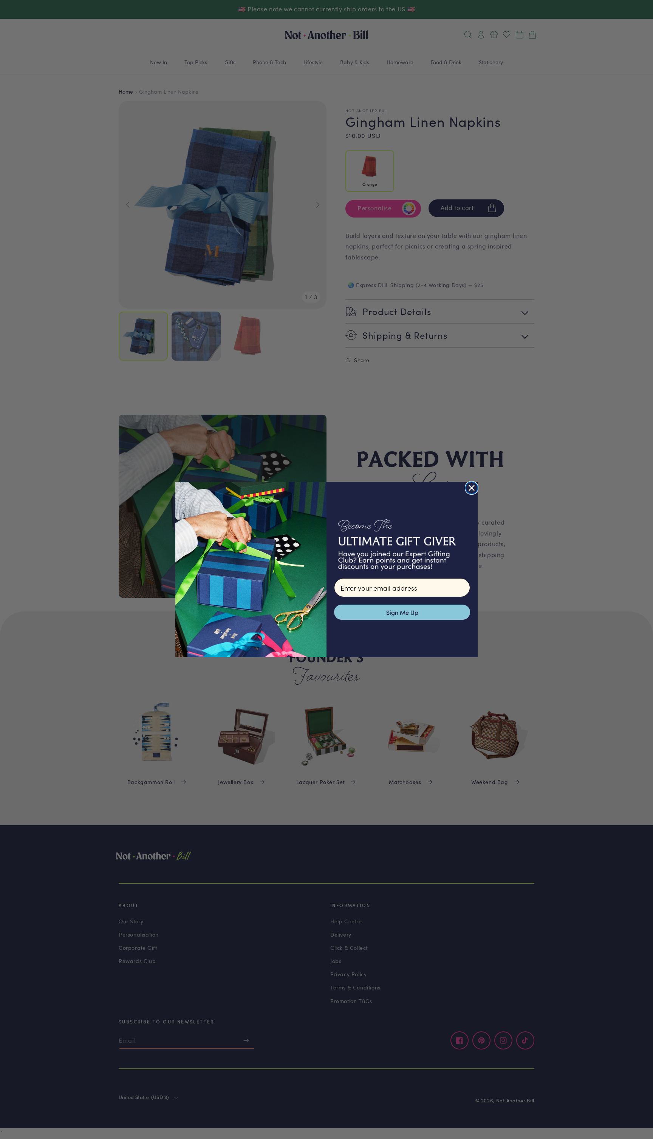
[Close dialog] (472, 488)
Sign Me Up (402, 612)
